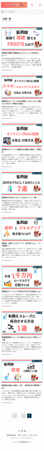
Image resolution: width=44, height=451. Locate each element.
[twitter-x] (19, 431)
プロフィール (15, 438)
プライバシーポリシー (26, 438)
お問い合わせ (33, 435)
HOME (19, 435)
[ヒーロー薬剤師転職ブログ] (14, 5)
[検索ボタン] (32, 5)
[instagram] (22, 431)
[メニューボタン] (40, 5)
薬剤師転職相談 (11, 435)
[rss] (25, 431)
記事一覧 (25, 435)
